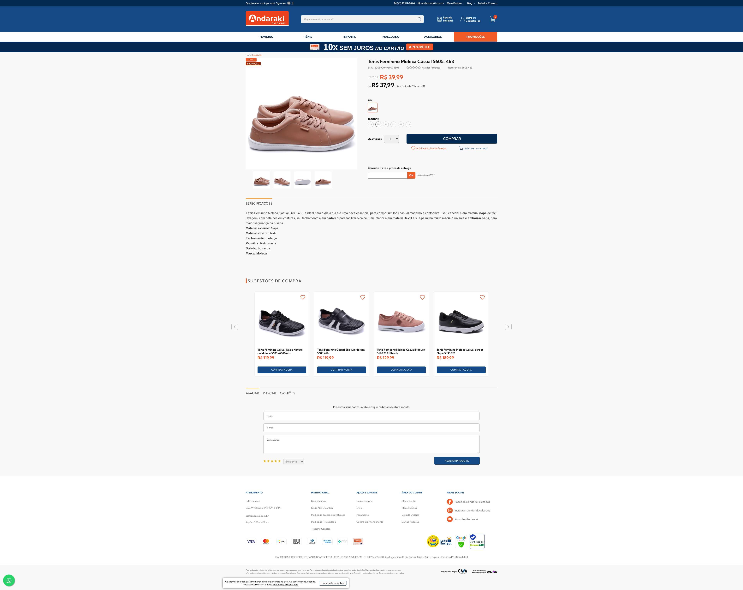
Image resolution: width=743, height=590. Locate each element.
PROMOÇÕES (476, 37)
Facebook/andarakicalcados (472, 502)
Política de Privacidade (323, 521)
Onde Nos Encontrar (322, 507)
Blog (469, 3)
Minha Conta (408, 500)
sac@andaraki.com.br (432, 3)
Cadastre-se (473, 20)
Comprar (452, 138)
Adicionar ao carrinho (475, 148)
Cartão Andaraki (410, 521)
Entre (469, 17)
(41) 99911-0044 (406, 3)
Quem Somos (318, 500)
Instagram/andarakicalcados (472, 510)
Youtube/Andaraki (466, 519)
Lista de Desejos (410, 514)
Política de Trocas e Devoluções (328, 514)
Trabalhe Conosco (487, 3)
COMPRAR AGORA (282, 369)
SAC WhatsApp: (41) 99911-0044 (264, 507)
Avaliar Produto (457, 460)
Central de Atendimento (369, 521)
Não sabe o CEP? (425, 175)
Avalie (431, 68)
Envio (359, 507)
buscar (419, 19)
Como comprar (364, 500)
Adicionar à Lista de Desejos (431, 148)
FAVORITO (302, 297)
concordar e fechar (333, 583)
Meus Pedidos (454, 3)
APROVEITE (420, 47)
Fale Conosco (253, 500)
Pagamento (362, 514)
